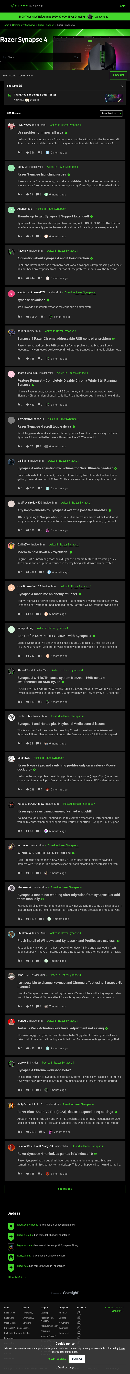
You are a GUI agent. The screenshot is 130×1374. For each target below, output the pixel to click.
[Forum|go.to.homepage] (26, 6)
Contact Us (64, 1333)
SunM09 (22, 167)
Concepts (27, 1322)
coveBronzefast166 (29, 586)
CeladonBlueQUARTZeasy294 (35, 1146)
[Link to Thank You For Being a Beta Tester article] (9, 96)
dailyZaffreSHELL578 (30, 1104)
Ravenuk (22, 250)
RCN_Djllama (24, 1255)
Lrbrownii (23, 1062)
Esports (26, 1327)
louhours (22, 1020)
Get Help (44, 1312)
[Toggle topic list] (121, 86)
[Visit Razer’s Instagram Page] (79, 1318)
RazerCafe (9, 1317)
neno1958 (23, 975)
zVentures (63, 1327)
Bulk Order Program (13, 1333)
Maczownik (24, 887)
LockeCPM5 (24, 716)
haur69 (21, 331)
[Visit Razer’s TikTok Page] (79, 1338)
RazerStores (9, 1312)
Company (63, 1307)
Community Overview (23, 25)
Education (9, 1338)
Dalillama (23, 460)
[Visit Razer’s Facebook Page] (79, 1313)
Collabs (26, 1333)
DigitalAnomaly (25, 1245)
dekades (34, 99)
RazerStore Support (49, 1325)
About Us (63, 1312)
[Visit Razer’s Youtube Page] (79, 1333)
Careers (62, 1317)
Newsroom (64, 1322)
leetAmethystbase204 (30, 419)
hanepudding (25, 628)
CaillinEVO (23, 544)
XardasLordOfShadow (30, 804)
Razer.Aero (23, 1265)
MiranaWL (23, 758)
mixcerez (22, 845)
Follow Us (81, 1307)
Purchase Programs (13, 1327)
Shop (6, 1307)
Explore (26, 1307)
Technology (28, 1312)
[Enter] (3, 57)
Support (44, 1307)
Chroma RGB (28, 1317)
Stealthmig (24, 933)
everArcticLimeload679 (31, 292)
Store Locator (10, 1322)
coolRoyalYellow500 (29, 502)
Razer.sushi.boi (25, 1235)
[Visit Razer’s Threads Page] (79, 1323)
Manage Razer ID (48, 1336)
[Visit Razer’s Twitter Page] (79, 1328)
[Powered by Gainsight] (65, 1293)
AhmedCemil (25, 670)
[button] (65, 1367)
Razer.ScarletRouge (27, 1224)
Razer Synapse (46, 25)
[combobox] (40, 57)
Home (6, 25)
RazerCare (45, 1331)
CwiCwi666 (24, 125)
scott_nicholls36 (27, 373)
